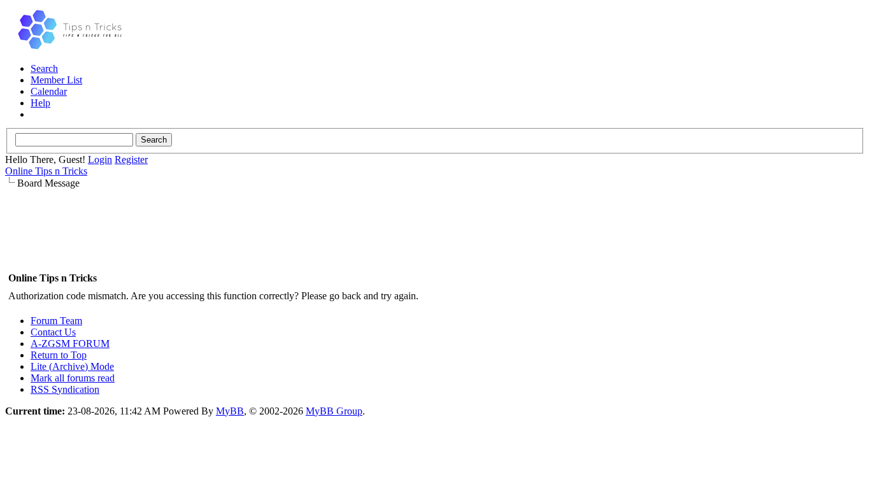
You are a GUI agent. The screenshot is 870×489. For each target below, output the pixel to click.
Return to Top (59, 355)
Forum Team (56, 320)
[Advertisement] (435, 229)
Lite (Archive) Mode (72, 366)
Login (100, 159)
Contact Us (53, 332)
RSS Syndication (65, 389)
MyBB (230, 411)
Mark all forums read (73, 377)
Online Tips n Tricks (46, 171)
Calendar (49, 91)
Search (44, 68)
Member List (56, 79)
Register (131, 159)
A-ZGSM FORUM (70, 343)
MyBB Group (334, 411)
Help (40, 102)
